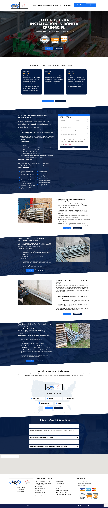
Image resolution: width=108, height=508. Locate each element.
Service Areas (59, 5)
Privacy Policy (67, 144)
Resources (69, 5)
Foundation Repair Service (44, 5)
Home (34, 5)
